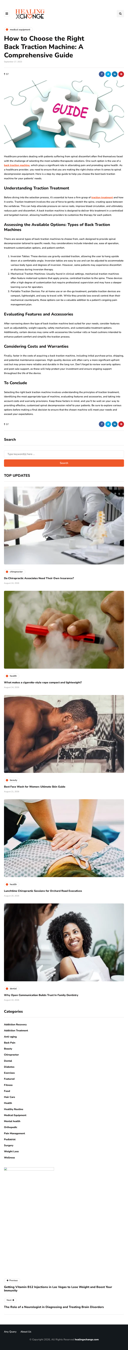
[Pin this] (121, 74)
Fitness (8, 1085)
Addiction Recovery (15, 1024)
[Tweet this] (108, 74)
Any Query (10, 1331)
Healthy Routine (13, 1109)
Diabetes (9, 1067)
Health (8, 1103)
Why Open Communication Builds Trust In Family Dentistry (41, 995)
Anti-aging (10, 1036)
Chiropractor (11, 1054)
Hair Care (9, 1097)
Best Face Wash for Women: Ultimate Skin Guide (34, 787)
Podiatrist (10, 1139)
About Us (25, 1331)
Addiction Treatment (16, 1030)
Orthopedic (10, 1127)
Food (7, 1091)
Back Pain (9, 1042)
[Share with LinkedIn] (115, 74)
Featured (9, 1079)
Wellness (9, 1157)
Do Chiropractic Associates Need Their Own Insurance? (39, 578)
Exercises (9, 1073)
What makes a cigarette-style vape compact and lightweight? (43, 682)
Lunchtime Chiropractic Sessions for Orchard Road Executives (43, 891)
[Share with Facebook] (101, 74)
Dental (8, 1061)
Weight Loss (11, 1151)
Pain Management (14, 1133)
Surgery (8, 1145)
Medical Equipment (15, 1115)
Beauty (8, 1048)
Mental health (12, 1121)
